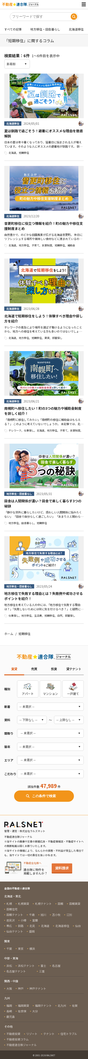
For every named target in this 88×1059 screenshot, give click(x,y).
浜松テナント (26, 966)
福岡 (9, 1006)
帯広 (9, 926)
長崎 (9, 1011)
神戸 (20, 988)
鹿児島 (10, 1017)
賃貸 (47, 338)
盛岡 (32, 931)
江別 (69, 915)
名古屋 (56, 966)
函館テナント (14, 915)
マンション (50, 693)
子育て (35, 245)
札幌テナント (43, 904)
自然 (59, 615)
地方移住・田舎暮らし (45, 29)
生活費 (38, 615)
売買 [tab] (34, 669)
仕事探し (29, 430)
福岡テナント (43, 1006)
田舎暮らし (27, 523)
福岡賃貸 (23, 1006)
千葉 (9, 949)
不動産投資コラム (17, 1039)
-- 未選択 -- (28, 733)
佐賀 (75, 1006)
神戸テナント (37, 988)
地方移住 (24, 245)
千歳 (32, 915)
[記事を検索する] (74, 16)
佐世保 (22, 1011)
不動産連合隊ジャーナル (21, 1045)
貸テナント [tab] (73, 669)
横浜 (32, 949)
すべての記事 (13, 29)
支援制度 (47, 245)
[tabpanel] (44, 741)
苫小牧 (56, 915)
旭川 (43, 915)
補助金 (71, 245)
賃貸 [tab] (14, 669)
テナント (48, 1034)
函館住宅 (12, 909)
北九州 (62, 1006)
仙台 (78, 926)
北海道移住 (76, 29)
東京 (20, 949)
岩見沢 (10, 920)
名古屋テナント (16, 971)
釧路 (20, 926)
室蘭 (35, 920)
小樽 (23, 920)
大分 (35, 1011)
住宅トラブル (68, 1034)
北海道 (12, 152)
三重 (42, 971)
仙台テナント (14, 931)
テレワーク (15, 430)
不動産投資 (13, 1034)
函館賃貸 (74, 904)
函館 (60, 904)
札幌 (9, 904)
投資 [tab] (54, 669)
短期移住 (24, 152)
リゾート (31, 1034)
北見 (32, 926)
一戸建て (73, 693)
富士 (43, 966)
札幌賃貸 (23, 904)
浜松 (9, 966)
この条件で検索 (44, 796)
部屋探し (57, 338)
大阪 (9, 988)
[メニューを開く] (84, 4)
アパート (28, 693)
